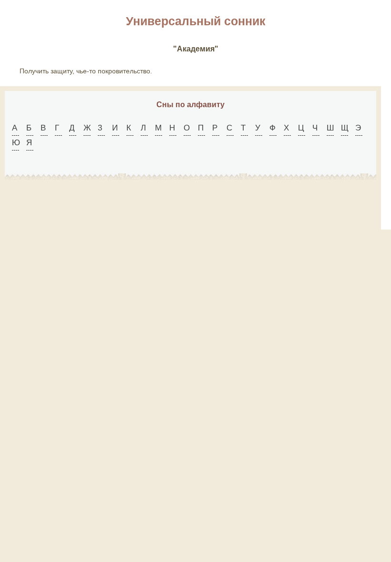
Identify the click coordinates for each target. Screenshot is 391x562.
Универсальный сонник (196, 21)
